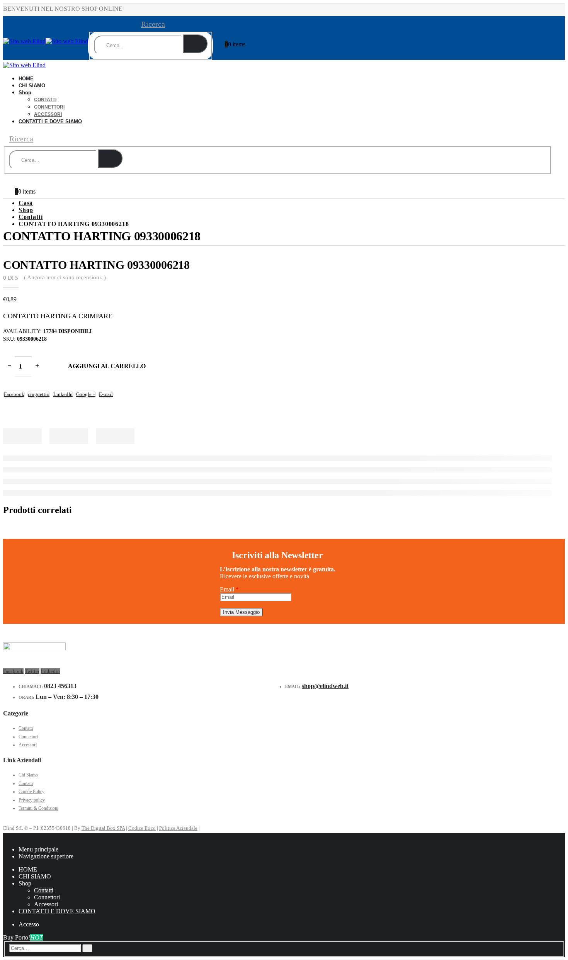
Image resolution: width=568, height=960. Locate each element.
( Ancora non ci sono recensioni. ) (65, 277)
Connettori (49, 107)
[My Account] (228, 32)
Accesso (29, 924)
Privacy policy (32, 800)
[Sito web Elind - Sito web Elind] (45, 41)
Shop (25, 92)
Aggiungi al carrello (107, 366)
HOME (28, 869)
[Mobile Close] (5, 836)
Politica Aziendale (178, 828)
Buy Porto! (23, 937)
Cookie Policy (31, 791)
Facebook (13, 671)
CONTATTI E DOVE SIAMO (50, 121)
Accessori (28, 745)
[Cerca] (195, 43)
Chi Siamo (28, 775)
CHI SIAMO (32, 85)
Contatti (45, 99)
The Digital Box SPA (103, 828)
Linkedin (50, 671)
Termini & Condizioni (38, 808)
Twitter (32, 671)
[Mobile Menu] (44, 34)
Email (229, 589)
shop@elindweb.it (325, 686)
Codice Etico (142, 828)
